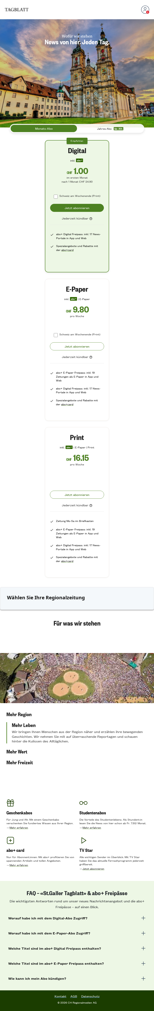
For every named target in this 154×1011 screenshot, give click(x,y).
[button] (77, 714)
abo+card (67, 250)
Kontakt (60, 996)
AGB (73, 996)
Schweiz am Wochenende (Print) (79, 196)
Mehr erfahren (18, 827)
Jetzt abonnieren (93, 868)
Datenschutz (90, 996)
